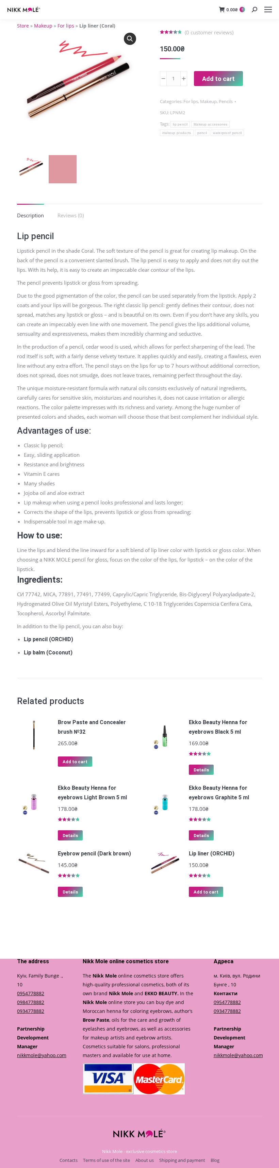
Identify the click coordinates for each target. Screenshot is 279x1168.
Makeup (43, 25)
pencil (202, 133)
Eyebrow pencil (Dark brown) (94, 853)
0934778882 (30, 1011)
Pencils (226, 101)
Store (23, 25)
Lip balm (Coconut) (48, 652)
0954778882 (30, 993)
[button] (130, 39)
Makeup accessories (210, 124)
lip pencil (180, 124)
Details (201, 769)
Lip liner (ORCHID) (211, 853)
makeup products (176, 133)
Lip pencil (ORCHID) (48, 639)
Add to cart (218, 78)
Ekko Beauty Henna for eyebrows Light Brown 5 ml (92, 793)
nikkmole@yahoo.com (41, 1055)
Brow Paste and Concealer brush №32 (92, 727)
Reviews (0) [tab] (71, 215)
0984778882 (30, 1002)
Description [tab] (30, 215)
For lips (66, 25)
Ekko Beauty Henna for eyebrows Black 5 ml (218, 727)
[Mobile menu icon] (268, 9)
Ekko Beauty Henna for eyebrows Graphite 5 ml (219, 793)
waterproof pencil (227, 133)
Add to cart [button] (75, 761)
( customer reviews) (209, 32)
